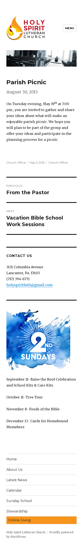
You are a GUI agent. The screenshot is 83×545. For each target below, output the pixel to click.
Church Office (16, 162)
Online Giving (19, 520)
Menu (69, 28)
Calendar (14, 490)
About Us (14, 470)
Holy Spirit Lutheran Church (25, 532)
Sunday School (19, 501)
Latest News (16, 480)
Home (11, 459)
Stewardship (17, 511)
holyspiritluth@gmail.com (29, 285)
